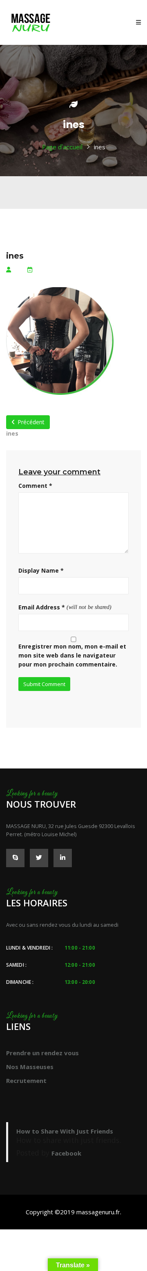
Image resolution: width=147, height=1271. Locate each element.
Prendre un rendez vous (42, 1053)
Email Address (41, 607)
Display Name (41, 570)
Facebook (66, 1153)
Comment (35, 485)
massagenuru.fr (98, 1212)
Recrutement (26, 1080)
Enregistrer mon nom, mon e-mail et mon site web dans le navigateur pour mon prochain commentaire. (72, 655)
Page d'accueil (62, 147)
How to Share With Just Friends (64, 1131)
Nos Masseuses (29, 1067)
